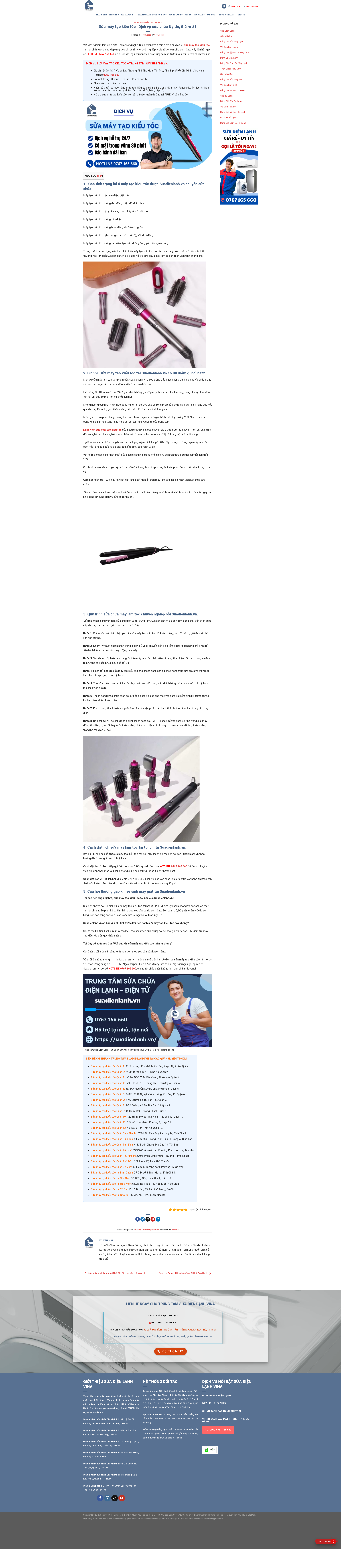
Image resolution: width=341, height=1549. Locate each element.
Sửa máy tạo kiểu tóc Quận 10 (108, 1116)
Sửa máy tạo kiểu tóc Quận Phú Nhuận (113, 1155)
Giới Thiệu (114, 15)
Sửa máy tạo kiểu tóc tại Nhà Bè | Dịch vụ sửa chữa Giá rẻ (116, 1273)
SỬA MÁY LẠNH (127, 15)
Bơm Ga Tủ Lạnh (228, 117)
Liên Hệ (241, 15)
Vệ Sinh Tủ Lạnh (228, 106)
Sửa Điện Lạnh (227, 30)
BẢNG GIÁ (211, 15)
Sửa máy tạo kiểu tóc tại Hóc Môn (111, 1183)
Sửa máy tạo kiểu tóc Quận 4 (107, 1083)
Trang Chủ (101, 15)
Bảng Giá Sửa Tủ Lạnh (231, 101)
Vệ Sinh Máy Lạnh (229, 47)
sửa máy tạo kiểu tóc (197, 45)
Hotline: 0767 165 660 (218, 1429)
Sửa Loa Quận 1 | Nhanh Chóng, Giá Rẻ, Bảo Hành (183, 1273)
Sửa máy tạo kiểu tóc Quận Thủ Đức (112, 1161)
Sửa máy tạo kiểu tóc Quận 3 (107, 1077)
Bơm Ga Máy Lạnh (229, 57)
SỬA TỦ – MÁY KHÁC (193, 15)
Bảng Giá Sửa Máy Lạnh (231, 41)
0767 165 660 (111, 74)
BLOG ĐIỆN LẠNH (226, 15)
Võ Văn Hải (159, 35)
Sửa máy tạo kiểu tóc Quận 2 (107, 1072)
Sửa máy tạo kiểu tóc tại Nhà (110, 1195)
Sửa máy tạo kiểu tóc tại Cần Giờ (110, 1178)
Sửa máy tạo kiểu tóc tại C (109, 1189)
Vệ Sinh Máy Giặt (228, 85)
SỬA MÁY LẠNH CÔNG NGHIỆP (151, 15)
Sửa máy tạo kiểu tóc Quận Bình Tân (112, 1139)
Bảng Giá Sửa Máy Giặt (231, 79)
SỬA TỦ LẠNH (175, 15)
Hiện (99, 175)
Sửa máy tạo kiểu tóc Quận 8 (107, 1105)
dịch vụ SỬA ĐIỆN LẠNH (216, 1395)
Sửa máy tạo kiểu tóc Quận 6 (107, 1094)
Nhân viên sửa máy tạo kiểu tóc (102, 429)
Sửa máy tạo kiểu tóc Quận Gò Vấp (111, 1167)
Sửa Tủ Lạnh (226, 95)
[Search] (224, 6)
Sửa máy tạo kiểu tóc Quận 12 (108, 1127)
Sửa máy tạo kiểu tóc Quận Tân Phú (111, 1150)
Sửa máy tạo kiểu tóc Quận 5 (107, 1088)
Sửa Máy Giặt (227, 74)
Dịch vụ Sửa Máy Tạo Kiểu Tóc (147, 22)
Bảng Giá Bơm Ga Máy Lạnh (233, 63)
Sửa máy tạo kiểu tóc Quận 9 (107, 1111)
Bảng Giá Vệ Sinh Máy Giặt (233, 90)
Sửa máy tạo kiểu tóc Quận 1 (107, 1066)
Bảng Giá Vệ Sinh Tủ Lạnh (232, 112)
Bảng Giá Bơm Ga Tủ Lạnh (233, 123)
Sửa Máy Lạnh (227, 36)
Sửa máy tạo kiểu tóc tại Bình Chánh (112, 1172)
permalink (175, 1229)
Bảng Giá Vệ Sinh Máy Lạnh (234, 52)
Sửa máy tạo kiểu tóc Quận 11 (108, 1122)
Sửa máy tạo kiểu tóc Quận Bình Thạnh (113, 1133)
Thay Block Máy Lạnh (230, 68)
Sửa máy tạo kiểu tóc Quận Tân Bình (112, 1144)
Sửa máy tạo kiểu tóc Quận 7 (107, 1099)
